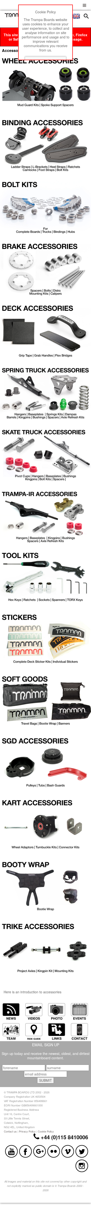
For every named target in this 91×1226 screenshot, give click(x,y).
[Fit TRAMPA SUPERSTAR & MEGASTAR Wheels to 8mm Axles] (45, 84)
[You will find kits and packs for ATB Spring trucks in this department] (45, 393)
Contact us (10, 1131)
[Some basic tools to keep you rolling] (45, 578)
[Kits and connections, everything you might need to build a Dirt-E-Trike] (45, 949)
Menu (84, 4)
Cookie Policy (46, 1131)
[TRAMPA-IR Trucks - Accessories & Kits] (45, 516)
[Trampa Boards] (16, 16)
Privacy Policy (27, 1131)
